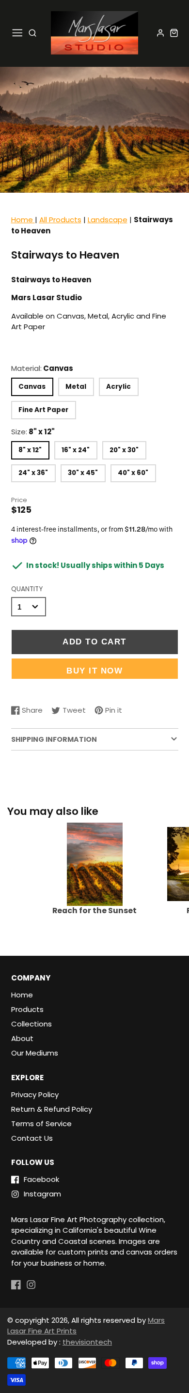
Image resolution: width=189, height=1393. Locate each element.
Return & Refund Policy (51, 1109)
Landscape (107, 219)
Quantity (27, 589)
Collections (31, 1024)
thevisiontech (87, 1342)
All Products (60, 219)
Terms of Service (41, 1123)
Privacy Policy (35, 1094)
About (22, 1038)
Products (27, 1009)
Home (23, 219)
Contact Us (32, 1138)
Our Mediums (34, 1053)
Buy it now (94, 670)
